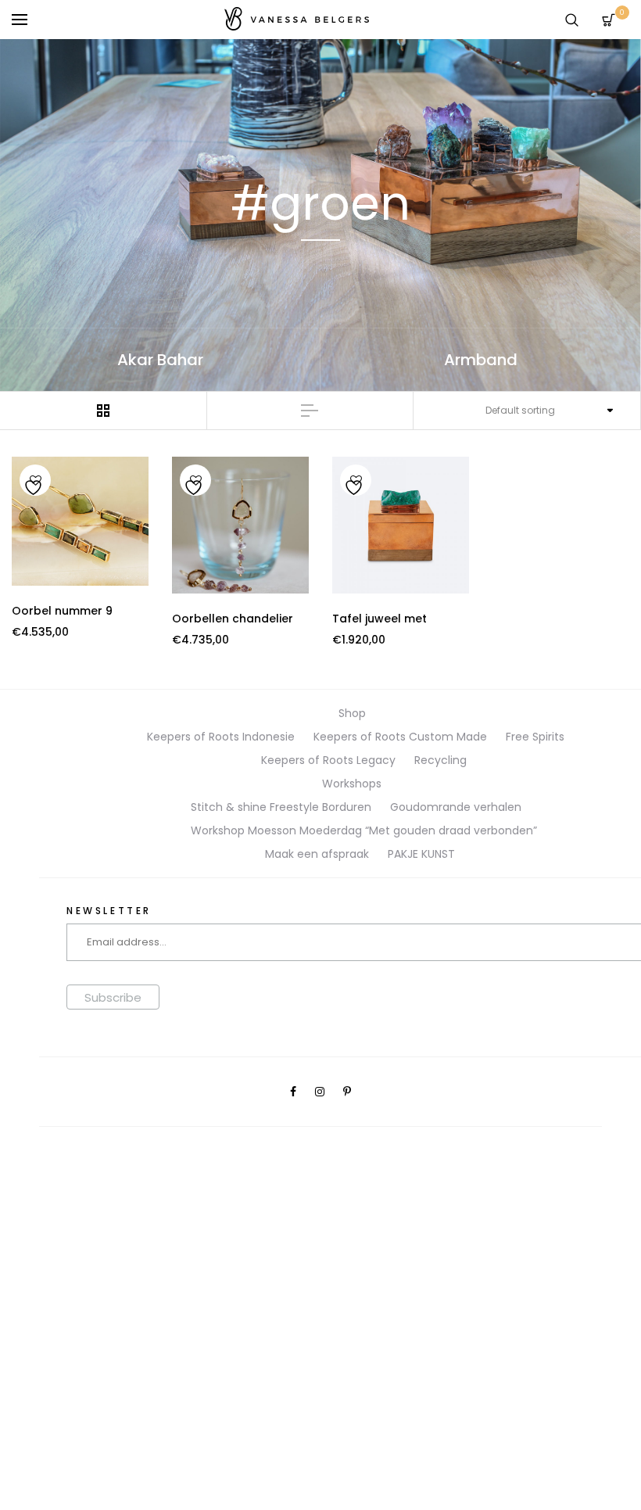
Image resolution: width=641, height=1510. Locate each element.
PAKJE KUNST (421, 854)
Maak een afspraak (317, 854)
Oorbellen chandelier (232, 618)
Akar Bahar (160, 360)
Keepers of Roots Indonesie (221, 736)
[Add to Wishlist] (35, 480)
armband (480, 360)
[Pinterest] (347, 1091)
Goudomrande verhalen (455, 807)
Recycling (440, 760)
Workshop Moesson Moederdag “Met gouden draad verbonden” (364, 830)
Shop (352, 713)
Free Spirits (535, 736)
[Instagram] (319, 1091)
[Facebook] (293, 1091)
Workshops (351, 783)
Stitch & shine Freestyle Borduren (281, 807)
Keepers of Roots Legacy (328, 760)
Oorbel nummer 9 (62, 611)
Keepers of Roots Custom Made (400, 736)
